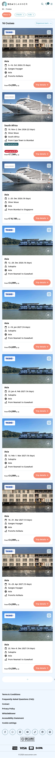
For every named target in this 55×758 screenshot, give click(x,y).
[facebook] (5, 732)
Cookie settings (9, 723)
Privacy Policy (8, 708)
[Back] (27, 679)
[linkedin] (42, 732)
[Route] (48, 53)
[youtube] (27, 732)
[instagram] (20, 732)
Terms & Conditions (11, 694)
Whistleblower (8, 713)
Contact (5, 704)
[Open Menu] (51, 4)
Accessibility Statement (13, 718)
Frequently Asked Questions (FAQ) (18, 699)
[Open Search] (42, 4)
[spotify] (50, 732)
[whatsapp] (12, 732)
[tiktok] (35, 732)
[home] (3, 9)
